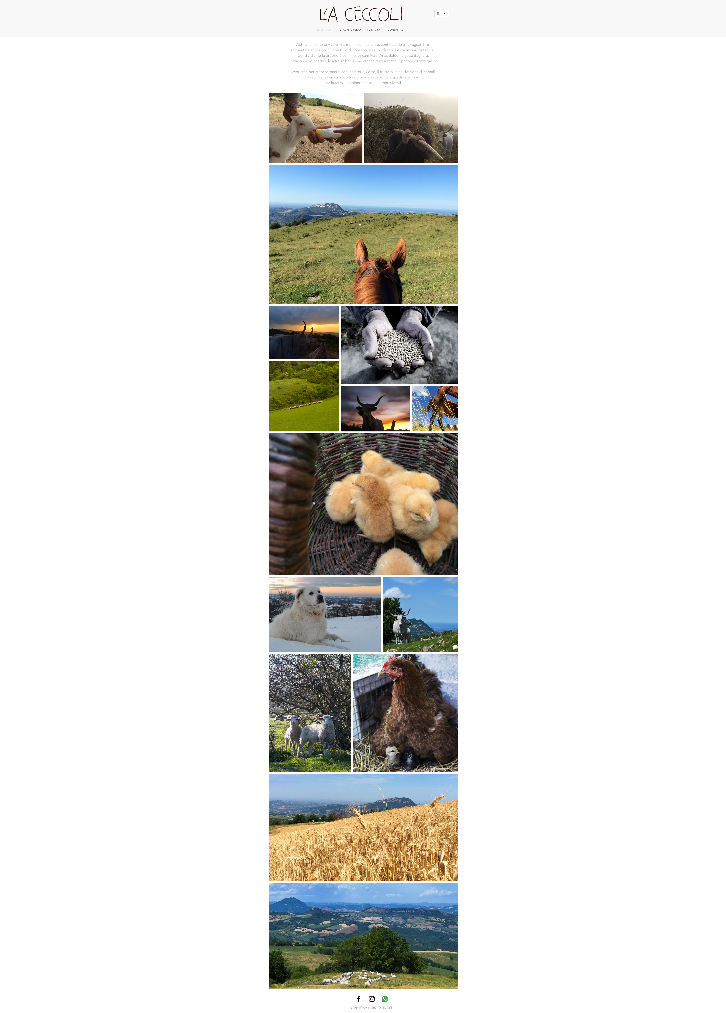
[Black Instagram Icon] (372, 999)
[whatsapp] (385, 999)
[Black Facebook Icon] (359, 999)
